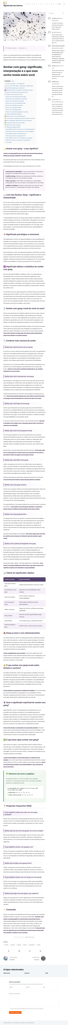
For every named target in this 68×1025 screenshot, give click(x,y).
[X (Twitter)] (19, 951)
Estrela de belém (58, 48)
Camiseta (26, 973)
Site (44, 987)
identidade (31, 944)
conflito (6, 944)
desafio (12, 944)
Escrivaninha (55, 84)
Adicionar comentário (14, 993)
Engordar (58, 32)
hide (13, 81)
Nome (11, 987)
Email (27, 987)
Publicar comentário (15, 1012)
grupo (25, 944)
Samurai (61, 101)
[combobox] (55, 13)
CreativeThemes (30, 1022)
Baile (47, 973)
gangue (19, 944)
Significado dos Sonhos (13, 6)
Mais (59, 3)
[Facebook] (8, 951)
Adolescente (6, 973)
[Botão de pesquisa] (63, 13)
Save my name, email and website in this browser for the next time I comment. (27, 1008)
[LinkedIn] (40, 951)
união (38, 944)
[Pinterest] (30, 951)
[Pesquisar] (64, 4)
